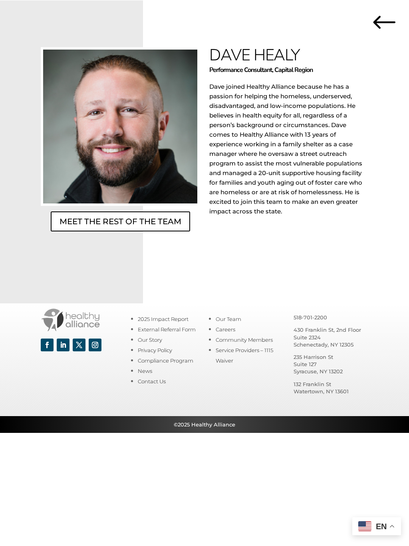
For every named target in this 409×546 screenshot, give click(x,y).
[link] (389, 34)
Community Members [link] (244, 340)
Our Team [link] (228, 319)
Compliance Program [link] (165, 360)
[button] (47, 345)
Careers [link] (225, 329)
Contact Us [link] (152, 381)
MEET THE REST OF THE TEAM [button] (120, 221)
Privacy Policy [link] (155, 350)
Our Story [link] (150, 340)
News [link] (145, 371)
